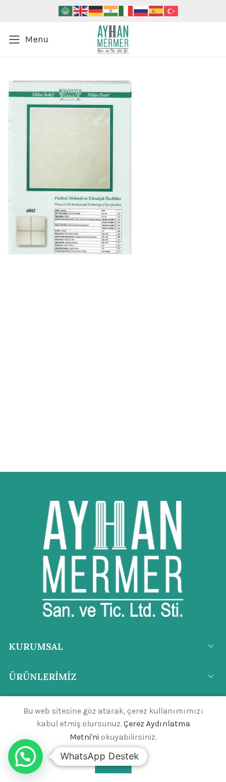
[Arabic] (66, 11)
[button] (25, 756)
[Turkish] (171, 11)
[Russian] (141, 11)
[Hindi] (111, 11)
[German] (96, 11)
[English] (81, 11)
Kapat (113, 763)
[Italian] (126, 11)
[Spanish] (156, 11)
